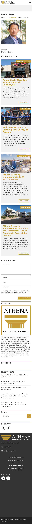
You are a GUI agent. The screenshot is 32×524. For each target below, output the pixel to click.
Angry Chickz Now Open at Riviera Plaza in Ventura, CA (15, 82)
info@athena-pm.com (10, 450)
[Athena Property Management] (7, 2)
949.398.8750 (7, 447)
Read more (24, 102)
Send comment (24, 298)
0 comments (12, 17)
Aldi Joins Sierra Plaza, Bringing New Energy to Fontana (15, 129)
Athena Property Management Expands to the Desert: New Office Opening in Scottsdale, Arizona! (16, 231)
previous (7, 51)
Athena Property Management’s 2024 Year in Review (13, 177)
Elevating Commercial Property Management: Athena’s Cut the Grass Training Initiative (13, 404)
